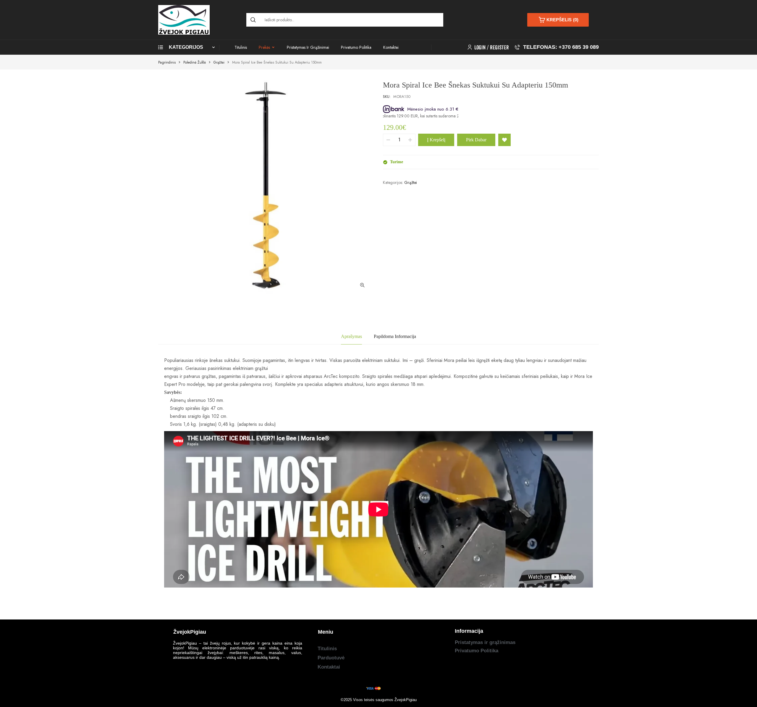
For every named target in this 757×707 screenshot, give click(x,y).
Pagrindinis (167, 62)
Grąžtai (218, 62)
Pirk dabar (476, 139)
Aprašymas (351, 336)
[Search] (253, 20)
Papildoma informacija (395, 336)
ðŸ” (362, 285)
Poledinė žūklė (194, 62)
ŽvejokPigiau (405, 700)
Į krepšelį (436, 139)
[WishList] (504, 140)
